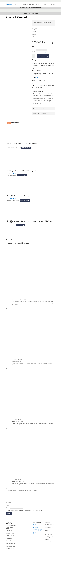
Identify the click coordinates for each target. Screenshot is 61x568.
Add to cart (43, 56)
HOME (14, 4)
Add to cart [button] (20, 225)
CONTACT (44, 4)
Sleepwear (14, 10)
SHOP (19, 4)
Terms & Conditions (37, 529)
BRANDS (25, 4)
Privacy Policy (36, 532)
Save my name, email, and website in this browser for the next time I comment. (25, 510)
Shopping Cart (36, 527)
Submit (9, 513)
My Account (35, 526)
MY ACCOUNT (51, 4)
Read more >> (42, 24)
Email (7, 507)
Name (8, 505)
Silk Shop (35, 524)
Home (7, 10)
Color (34, 51)
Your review (9, 502)
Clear (46, 52)
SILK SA (37, 77)
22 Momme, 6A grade (41, 83)
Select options (25, 147)
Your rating (8, 493)
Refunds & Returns (37, 530)
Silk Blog (35, 533)
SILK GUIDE (31, 4)
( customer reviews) (37, 38)
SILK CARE (38, 4)
